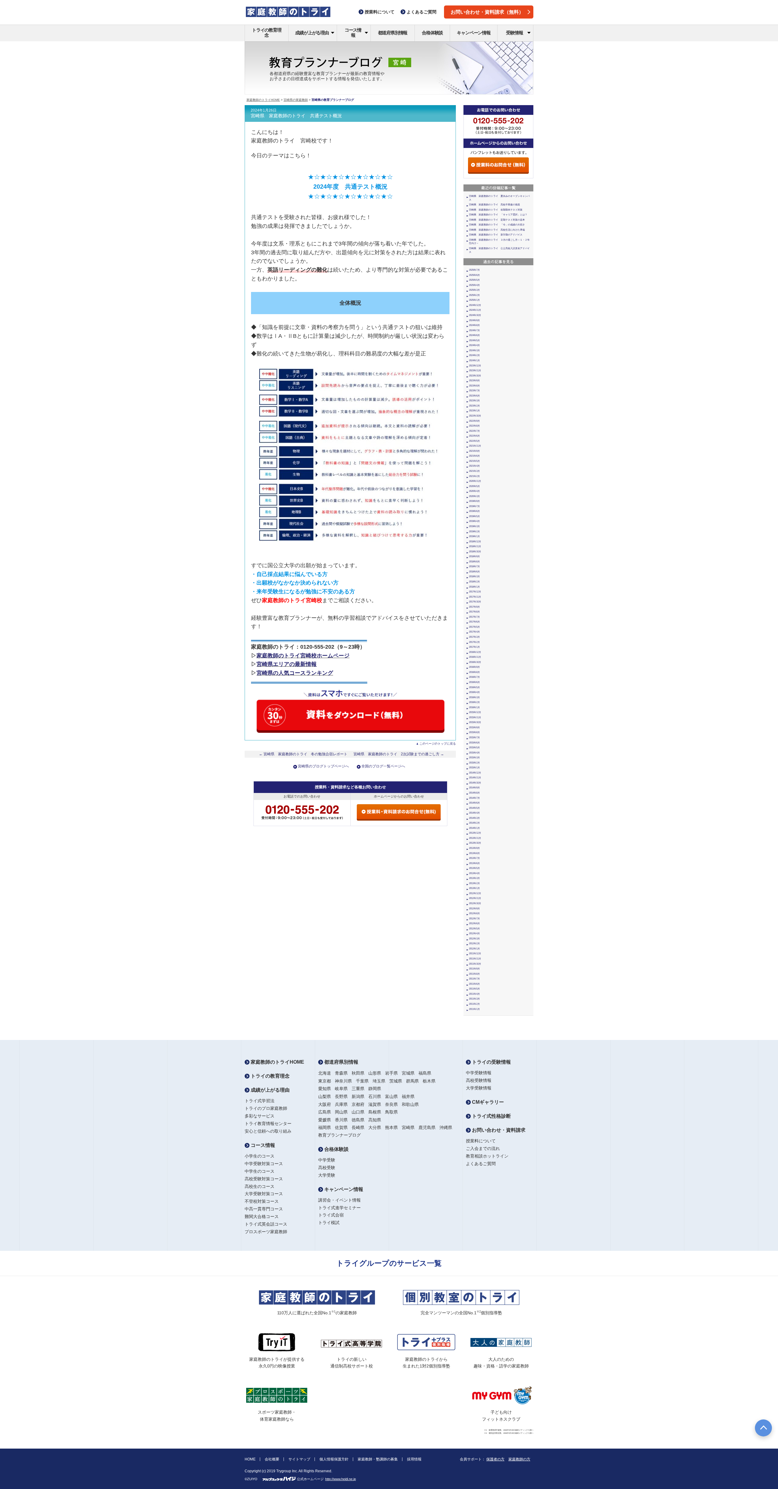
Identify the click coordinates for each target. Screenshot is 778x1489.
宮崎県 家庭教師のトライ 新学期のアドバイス (495, 234)
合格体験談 (432, 32)
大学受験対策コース (264, 1193)
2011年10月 (475, 963)
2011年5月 (474, 988)
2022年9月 (474, 421)
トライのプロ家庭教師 (266, 1108)
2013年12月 (475, 833)
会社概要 (272, 1459)
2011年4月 (474, 994)
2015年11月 (475, 717)
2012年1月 (474, 948)
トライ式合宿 (331, 1215)
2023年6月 (474, 395)
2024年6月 (474, 335)
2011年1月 (474, 1009)
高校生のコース (259, 1186)
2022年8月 (474, 425)
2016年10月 (475, 662)
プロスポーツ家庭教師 (266, 1231)
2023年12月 (475, 365)
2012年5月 (474, 928)
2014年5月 (474, 808)
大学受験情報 (478, 1088)
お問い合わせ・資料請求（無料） (487, 12)
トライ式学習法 (259, 1100)
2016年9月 (474, 667)
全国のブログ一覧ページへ (383, 766)
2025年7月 (474, 270)
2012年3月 (474, 938)
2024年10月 (475, 315)
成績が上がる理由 (312, 32)
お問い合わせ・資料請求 (498, 1130)
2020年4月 (474, 491)
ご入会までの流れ (483, 1148)
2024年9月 (474, 320)
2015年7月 (474, 737)
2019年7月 (474, 506)
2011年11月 (475, 958)
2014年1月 (474, 828)
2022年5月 (474, 441)
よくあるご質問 (481, 1163)
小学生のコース (259, 1156)
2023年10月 (475, 375)
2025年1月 (474, 300)
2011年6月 (474, 984)
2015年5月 (474, 747)
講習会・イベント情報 (339, 1200)
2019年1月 (474, 536)
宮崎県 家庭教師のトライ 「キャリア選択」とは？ (498, 214)
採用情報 (414, 1459)
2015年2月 (474, 762)
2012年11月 (475, 898)
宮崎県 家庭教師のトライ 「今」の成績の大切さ (497, 224)
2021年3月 (474, 471)
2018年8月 (474, 561)
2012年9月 (474, 908)
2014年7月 (474, 798)
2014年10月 (475, 782)
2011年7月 (474, 978)
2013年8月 (474, 853)
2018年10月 (475, 551)
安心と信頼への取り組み (268, 1131)
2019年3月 (474, 526)
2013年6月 (474, 863)
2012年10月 (475, 903)
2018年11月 (475, 546)
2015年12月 (475, 712)
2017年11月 (475, 596)
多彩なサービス (259, 1115)
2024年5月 (474, 340)
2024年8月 (474, 325)
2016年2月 (474, 702)
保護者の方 (495, 1459)
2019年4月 (474, 521)
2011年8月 (474, 974)
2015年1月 (474, 767)
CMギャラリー (487, 1102)
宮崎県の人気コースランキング (294, 673)
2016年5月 (474, 687)
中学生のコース (259, 1171)
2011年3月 (474, 998)
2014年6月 (474, 802)
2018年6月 (474, 571)
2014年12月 (475, 772)
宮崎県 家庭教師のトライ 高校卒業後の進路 (494, 204)
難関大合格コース (262, 1216)
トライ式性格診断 (491, 1116)
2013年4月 (474, 873)
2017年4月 (474, 631)
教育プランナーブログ (339, 1135)
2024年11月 (475, 310)
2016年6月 (474, 682)
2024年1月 (474, 360)
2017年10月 (475, 601)
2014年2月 (474, 823)
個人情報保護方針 (334, 1459)
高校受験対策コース (264, 1178)
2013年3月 (474, 878)
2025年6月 (474, 275)
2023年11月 (475, 370)
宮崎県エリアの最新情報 (286, 664)
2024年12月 (475, 305)
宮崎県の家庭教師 (296, 99)
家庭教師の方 (519, 1459)
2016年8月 (474, 672)
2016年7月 (474, 677)
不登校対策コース (262, 1201)
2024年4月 (474, 345)
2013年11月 (475, 838)
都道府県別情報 (393, 32)
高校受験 (326, 1167)
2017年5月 (474, 627)
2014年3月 (474, 818)
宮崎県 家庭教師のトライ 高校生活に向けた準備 (497, 229)
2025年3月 (474, 290)
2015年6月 (474, 742)
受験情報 (514, 32)
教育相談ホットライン (487, 1156)
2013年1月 (474, 888)
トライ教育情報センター (268, 1123)
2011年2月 (474, 1004)
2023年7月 (474, 390)
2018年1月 (474, 586)
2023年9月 (474, 380)
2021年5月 (474, 461)
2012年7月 (474, 918)
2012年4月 (474, 933)
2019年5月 (474, 516)
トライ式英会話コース (266, 1224)
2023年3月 (474, 400)
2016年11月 (475, 657)
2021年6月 (474, 456)
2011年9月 (474, 968)
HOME (250, 1459)
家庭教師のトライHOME (263, 99)
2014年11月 (475, 777)
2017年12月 (475, 591)
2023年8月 (474, 385)
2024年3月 (474, 350)
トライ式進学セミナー (339, 1207)
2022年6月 (474, 435)
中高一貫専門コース (264, 1208)
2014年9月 (474, 787)
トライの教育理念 (266, 32)
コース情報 (353, 32)
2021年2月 (474, 476)
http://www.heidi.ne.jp (340, 1479)
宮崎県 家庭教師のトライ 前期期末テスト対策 (495, 209)
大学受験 (326, 1175)
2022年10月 (475, 415)
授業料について (481, 1140)
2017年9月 (474, 607)
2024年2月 (474, 355)
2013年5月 (474, 868)
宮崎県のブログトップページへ (323, 766)
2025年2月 (474, 295)
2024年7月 (474, 330)
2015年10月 (475, 722)
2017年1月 (474, 647)
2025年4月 (474, 285)
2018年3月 (474, 576)
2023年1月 (474, 410)
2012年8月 (474, 913)
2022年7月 (474, 431)
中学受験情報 (478, 1072)
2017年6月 (474, 621)
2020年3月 (474, 496)
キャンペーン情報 (473, 32)
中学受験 (326, 1160)
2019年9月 (474, 501)
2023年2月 (474, 405)
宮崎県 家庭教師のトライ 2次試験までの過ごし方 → (398, 754)
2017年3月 (474, 637)
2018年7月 (474, 566)
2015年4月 (474, 752)
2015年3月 (474, 757)
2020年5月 (474, 486)
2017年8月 (474, 611)
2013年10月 (475, 843)
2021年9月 (474, 451)
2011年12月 (475, 953)
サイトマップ (299, 1459)
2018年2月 (474, 581)
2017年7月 (474, 617)
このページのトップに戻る (437, 743)
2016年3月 (474, 697)
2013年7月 (474, 858)
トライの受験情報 (491, 1062)
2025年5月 (474, 280)
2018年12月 (475, 541)
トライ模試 (328, 1222)
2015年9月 (474, 727)
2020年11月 (475, 481)
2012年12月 (475, 893)
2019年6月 (474, 511)
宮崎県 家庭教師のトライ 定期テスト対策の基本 (497, 219)
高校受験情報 (478, 1080)
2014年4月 (474, 812)
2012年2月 (474, 943)
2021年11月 (475, 445)
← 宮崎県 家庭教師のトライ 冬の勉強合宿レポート (303, 754)
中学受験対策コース (264, 1163)
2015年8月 (474, 732)
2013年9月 (474, 848)
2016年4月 (474, 692)
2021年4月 (474, 466)
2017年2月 (474, 642)
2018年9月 (474, 556)
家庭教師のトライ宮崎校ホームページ (302, 656)
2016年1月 (474, 707)
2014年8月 (474, 792)
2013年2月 (474, 883)
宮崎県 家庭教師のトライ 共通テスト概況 (296, 115)
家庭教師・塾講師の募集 (378, 1459)
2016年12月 (475, 652)
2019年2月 (474, 531)
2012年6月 (474, 923)
